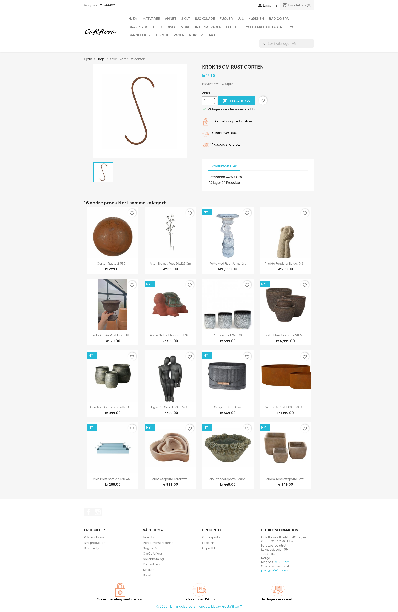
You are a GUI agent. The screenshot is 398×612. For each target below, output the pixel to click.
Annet (170, 18)
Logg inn (208, 543)
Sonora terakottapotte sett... (285, 479)
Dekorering (164, 27)
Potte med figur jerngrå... (227, 264)
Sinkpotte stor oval (227, 407)
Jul (241, 18)
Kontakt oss (151, 564)
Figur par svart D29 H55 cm (170, 407)
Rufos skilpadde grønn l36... (170, 335)
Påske (185, 27)
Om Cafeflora (152, 553)
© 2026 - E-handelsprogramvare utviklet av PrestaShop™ (199, 606)
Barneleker (140, 35)
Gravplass (138, 27)
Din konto (211, 530)
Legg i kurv (236, 100)
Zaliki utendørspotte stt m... (285, 335)
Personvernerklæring (158, 543)
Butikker (149, 575)
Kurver (196, 35)
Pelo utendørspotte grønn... (227, 479)
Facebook (88, 512)
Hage (212, 35)
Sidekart (149, 570)
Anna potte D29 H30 (228, 335)
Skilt (185, 18)
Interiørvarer (208, 27)
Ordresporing (212, 537)
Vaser (179, 35)
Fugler (226, 18)
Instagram (97, 512)
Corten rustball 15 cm (112, 264)
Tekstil (162, 35)
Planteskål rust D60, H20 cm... (285, 407)
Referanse (216, 177)
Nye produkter (94, 543)
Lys (291, 27)
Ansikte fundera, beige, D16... (285, 264)
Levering (149, 537)
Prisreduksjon (94, 537)
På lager (214, 183)
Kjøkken (256, 18)
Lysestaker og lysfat (264, 27)
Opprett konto (212, 548)
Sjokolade (205, 18)
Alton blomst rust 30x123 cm (170, 264)
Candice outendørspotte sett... (112, 407)
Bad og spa (279, 18)
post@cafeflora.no (274, 570)
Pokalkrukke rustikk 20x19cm (112, 335)
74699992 (107, 5)
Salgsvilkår (150, 548)
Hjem (133, 18)
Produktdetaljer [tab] (224, 166)
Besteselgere (93, 548)
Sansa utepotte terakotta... (170, 479)
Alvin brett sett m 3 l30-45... (112, 479)
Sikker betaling (153, 559)
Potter (233, 27)
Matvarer (151, 18)
